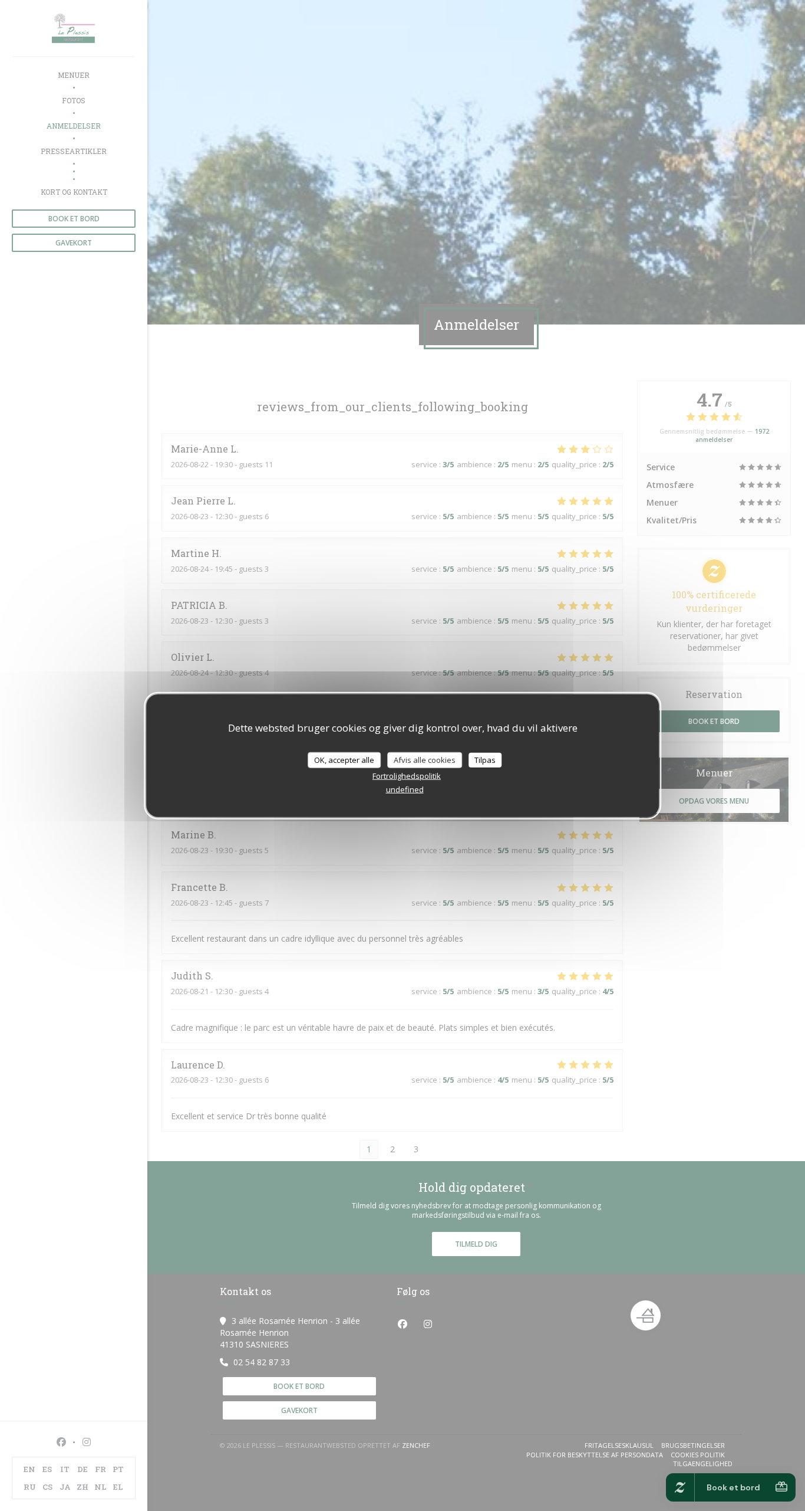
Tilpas (485, 759)
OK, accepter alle (344, 759)
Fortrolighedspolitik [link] (406, 776)
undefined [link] (405, 789)
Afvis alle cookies (425, 759)
